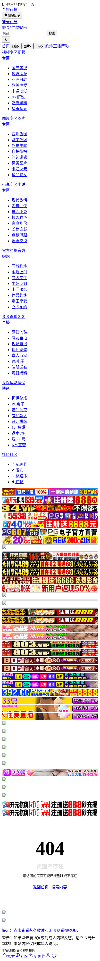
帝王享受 (19, 301)
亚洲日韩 (19, 79)
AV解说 (18, 97)
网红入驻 (19, 332)
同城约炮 (19, 266)
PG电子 (18, 361)
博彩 (65, 46)
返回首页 (41, 887)
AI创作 (21, 464)
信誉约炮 (19, 295)
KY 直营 (19, 445)
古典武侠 (19, 206)
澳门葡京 (19, 410)
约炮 (49, 46)
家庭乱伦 (19, 223)
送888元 (18, 439)
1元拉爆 (18, 427)
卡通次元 (19, 169)
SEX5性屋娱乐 (14, 28)
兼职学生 (19, 278)
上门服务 (19, 289)
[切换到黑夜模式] (6, 39)
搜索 (52, 33)
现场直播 (19, 344)
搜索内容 (59, 887)
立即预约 (19, 307)
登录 (6, 22)
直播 (57, 46)
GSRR (24, 950)
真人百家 (19, 355)
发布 (19, 470)
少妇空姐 (19, 284)
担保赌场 (19, 398)
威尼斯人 (19, 416)
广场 (19, 482)
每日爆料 (19, 373)
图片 (28, 46)
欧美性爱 (19, 85)
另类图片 (19, 163)
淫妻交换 (19, 241)
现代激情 (19, 200)
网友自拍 (19, 338)
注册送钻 (19, 367)
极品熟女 (19, 175)
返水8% (18, 433)
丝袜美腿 (19, 146)
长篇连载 (19, 229)
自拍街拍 (19, 151)
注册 (13, 22)
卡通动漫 (19, 91)
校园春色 (19, 217)
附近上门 (19, 272)
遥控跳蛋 (19, 350)
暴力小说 (19, 212)
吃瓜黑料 (19, 103)
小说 (39, 46)
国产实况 (19, 68)
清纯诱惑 (19, 157)
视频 (16, 46)
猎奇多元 (19, 109)
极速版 (21, 476)
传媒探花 (19, 74)
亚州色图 (19, 134)
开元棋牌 (19, 422)
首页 (6, 46)
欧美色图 (19, 140)
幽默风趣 (19, 235)
